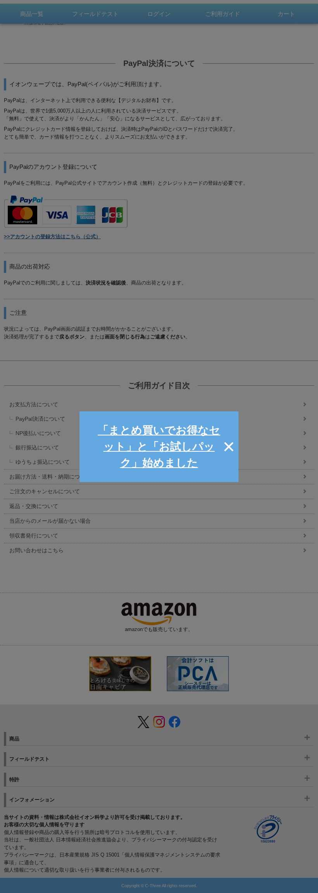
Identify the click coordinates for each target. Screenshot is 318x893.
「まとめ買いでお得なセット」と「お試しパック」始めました (159, 446)
